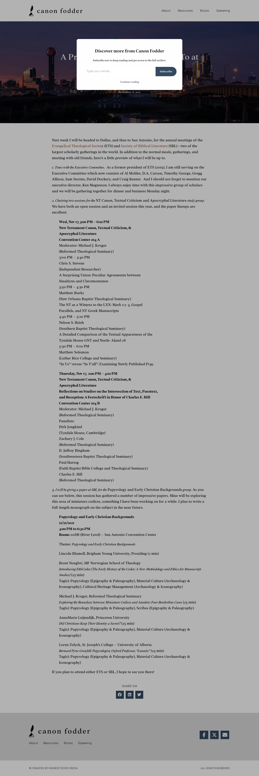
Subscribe (166, 71)
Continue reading (129, 82)
